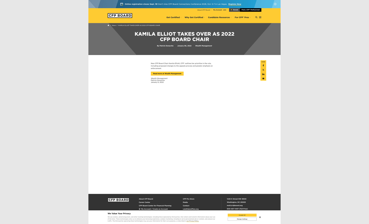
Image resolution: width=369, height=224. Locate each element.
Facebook (263, 65)
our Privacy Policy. (193, 221)
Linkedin (263, 74)
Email (263, 78)
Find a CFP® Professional (251, 10)
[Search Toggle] (256, 17)
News (114, 25)
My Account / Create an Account (154, 209)
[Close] (260, 217)
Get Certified (173, 17)
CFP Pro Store (188, 199)
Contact (186, 206)
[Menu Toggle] (260, 17)
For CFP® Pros (242, 17)
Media (185, 202)
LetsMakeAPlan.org (191, 209)
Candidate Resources (219, 17)
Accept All (242, 215)
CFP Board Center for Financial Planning (155, 206)
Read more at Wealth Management (167, 74)
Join (224, 10)
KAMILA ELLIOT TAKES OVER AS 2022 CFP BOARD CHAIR (139, 25)
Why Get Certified (194, 17)
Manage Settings (242, 219)
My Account (217, 10)
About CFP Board (203, 10)
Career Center (144, 202)
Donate (235, 10)
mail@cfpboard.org (235, 205)
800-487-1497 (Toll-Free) (237, 209)
